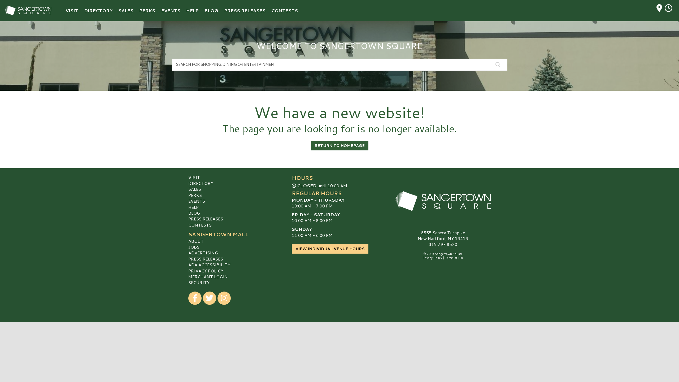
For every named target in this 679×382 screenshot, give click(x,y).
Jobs (193, 247)
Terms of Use (454, 258)
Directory (200, 183)
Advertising (203, 253)
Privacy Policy (205, 271)
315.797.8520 (443, 244)
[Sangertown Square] (443, 201)
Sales (194, 189)
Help (193, 207)
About (196, 241)
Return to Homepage (340, 145)
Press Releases (205, 219)
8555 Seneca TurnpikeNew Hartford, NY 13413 (443, 235)
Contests (200, 225)
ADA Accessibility (209, 265)
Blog (194, 213)
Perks (195, 195)
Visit (194, 177)
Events (196, 201)
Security (199, 282)
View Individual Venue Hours (330, 248)
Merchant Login (208, 277)
